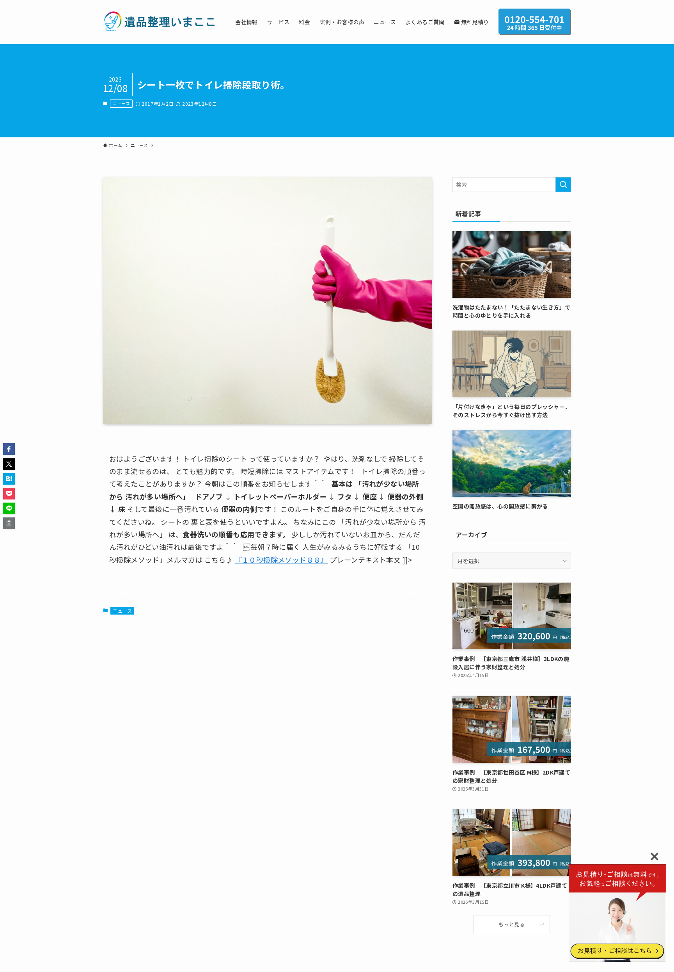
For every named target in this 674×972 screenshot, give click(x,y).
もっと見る (511, 924)
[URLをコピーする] (9, 523)
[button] (9, 449)
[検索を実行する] (563, 184)
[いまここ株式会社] (159, 21)
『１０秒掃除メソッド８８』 (281, 559)
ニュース (121, 103)
